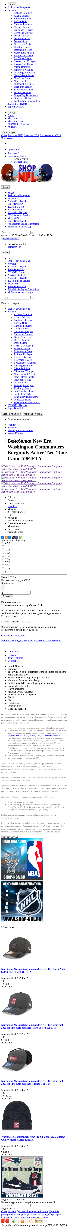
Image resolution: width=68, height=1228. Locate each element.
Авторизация (21, 159)
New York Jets (21, 81)
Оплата (12, 1211)
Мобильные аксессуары (20, 226)
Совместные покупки (13, 1217)
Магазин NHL (15, 118)
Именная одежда (40, 1214)
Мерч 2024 (13, 218)
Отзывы (13, 655)
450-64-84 (11, 238)
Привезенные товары (36, 1217)
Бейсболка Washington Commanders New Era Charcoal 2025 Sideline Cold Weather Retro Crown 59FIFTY (32, 1026)
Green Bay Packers (23, 44)
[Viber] (16, 537)
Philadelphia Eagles (24, 84)
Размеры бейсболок (16, 735)
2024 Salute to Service (19, 215)
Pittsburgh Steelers (23, 86)
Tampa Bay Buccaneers (26, 95)
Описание (13, 651)
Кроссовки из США (18, 124)
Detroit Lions (20, 41)
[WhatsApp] (20, 537)
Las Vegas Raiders (23, 58)
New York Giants (22, 78)
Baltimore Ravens (23, 18)
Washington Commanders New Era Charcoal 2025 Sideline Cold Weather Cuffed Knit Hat (33, 1138)
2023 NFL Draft (16, 206)
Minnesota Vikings (23, 69)
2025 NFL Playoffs (17, 103)
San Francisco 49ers (24, 89)
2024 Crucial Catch (17, 209)
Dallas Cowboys (22, 35)
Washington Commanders (27, 101)
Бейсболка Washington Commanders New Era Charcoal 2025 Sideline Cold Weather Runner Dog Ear (32, 1082)
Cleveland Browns (23, 32)
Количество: (8, 583)
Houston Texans (22, 47)
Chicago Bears (21, 27)
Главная (12, 424)
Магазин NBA (15, 121)
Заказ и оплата (15, 658)
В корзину (7, 596)
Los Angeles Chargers (25, 61)
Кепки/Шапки (15, 433)
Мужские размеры (35, 735)
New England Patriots (25, 72)
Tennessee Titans (22, 98)
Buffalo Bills (20, 21)
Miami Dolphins (22, 67)
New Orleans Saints (24, 75)
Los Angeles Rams (23, 64)
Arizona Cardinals (23, 13)
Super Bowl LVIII (17, 221)
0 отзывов (12, 500)
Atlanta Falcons (22, 15)
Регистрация (21, 161)
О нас (11, 115)
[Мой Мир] (9, 537)
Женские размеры (52, 735)
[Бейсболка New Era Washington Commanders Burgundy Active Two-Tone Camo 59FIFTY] (34, 469)
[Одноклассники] (6, 537)
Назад (12, 4)
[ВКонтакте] (2, 537)
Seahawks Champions (19, 7)
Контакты (13, 126)
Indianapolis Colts (23, 49)
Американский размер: (13, 540)
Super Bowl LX (16, 106)
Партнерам (55, 1214)
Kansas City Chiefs (23, 55)
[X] (13, 537)
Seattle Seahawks (22, 92)
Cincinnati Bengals (23, 30)
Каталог (12, 10)
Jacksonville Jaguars (24, 52)
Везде (11, 192)
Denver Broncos (22, 38)
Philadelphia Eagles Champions (23, 223)
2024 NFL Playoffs (17, 212)
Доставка (13, 660)
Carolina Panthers (23, 24)
